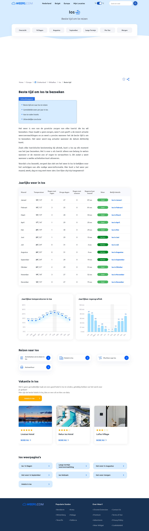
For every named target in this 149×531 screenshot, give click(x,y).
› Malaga (72, 515)
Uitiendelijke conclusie (32, 119)
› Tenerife (59, 520)
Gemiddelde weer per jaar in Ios (35, 110)
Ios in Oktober (117, 267)
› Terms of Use (117, 515)
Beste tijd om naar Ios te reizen (35, 105)
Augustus (56, 30)
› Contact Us (116, 509)
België (57, 3)
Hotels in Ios (29, 398)
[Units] (99, 3)
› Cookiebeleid (117, 525)
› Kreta (71, 509)
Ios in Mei (115, 230)
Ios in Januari (117, 200)
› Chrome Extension (100, 509)
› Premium (97, 515)
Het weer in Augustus (105, 466)
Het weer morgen (103, 475)
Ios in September (118, 260)
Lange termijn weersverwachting (66, 466)
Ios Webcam (63, 475)
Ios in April (116, 222)
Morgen (124, 30)
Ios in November (118, 274)
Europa (67, 3)
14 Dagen (39, 30)
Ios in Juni (115, 237)
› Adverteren (97, 520)
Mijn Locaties (79, 3)
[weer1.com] (22, 3)
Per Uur (107, 30)
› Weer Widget (98, 525)
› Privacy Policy (117, 520)
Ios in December (118, 282)
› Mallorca (73, 520)
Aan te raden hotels (31, 114)
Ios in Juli (115, 245)
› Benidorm (60, 509)
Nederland (46, 3)
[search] (135, 3)
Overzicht (22, 30)
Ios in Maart (116, 215)
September (73, 30)
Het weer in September (31, 475)
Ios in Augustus (117, 252)
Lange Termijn (90, 30)
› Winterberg (61, 515)
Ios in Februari (117, 207)
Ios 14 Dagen (26, 466)
